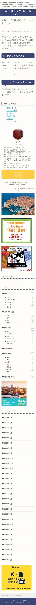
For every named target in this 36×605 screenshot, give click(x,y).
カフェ (20, 302)
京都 (20, 362)
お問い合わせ (18, 167)
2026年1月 (8, 453)
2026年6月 (8, 428)
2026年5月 (8, 433)
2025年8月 (8, 478)
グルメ (20, 297)
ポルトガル (20, 343)
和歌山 (20, 367)
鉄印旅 (20, 369)
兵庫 (20, 364)
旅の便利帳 (10, 116)
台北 (20, 320)
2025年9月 (8, 473)
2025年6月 (8, 488)
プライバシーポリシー (14, 600)
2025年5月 (8, 494)
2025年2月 (8, 509)
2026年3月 (8, 443)
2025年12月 (8, 458)
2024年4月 (8, 555)
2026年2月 (8, 448)
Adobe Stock (14, 185)
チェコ (20, 334)
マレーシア (20, 338)
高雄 (20, 323)
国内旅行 (9, 119)
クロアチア (20, 336)
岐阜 (20, 372)
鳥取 (20, 359)
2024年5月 (8, 549)
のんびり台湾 (11, 111)
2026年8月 (8, 417)
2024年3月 (8, 560)
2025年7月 (8, 483)
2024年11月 (8, 519)
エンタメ (20, 304)
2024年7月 (8, 539)
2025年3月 (8, 504)
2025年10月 (8, 468)
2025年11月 (8, 463)
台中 (20, 318)
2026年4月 (8, 438)
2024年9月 (8, 529)
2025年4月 (8, 499)
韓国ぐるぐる (11, 108)
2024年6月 (8, 544)
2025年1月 (8, 514)
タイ (20, 331)
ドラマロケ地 (20, 299)
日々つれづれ (11, 121)
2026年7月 (8, 423)
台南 (20, 315)
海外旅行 (9, 113)
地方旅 (20, 307)
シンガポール (20, 341)
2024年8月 (8, 534)
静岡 (20, 357)
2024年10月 (8, 524)
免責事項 (25, 600)
